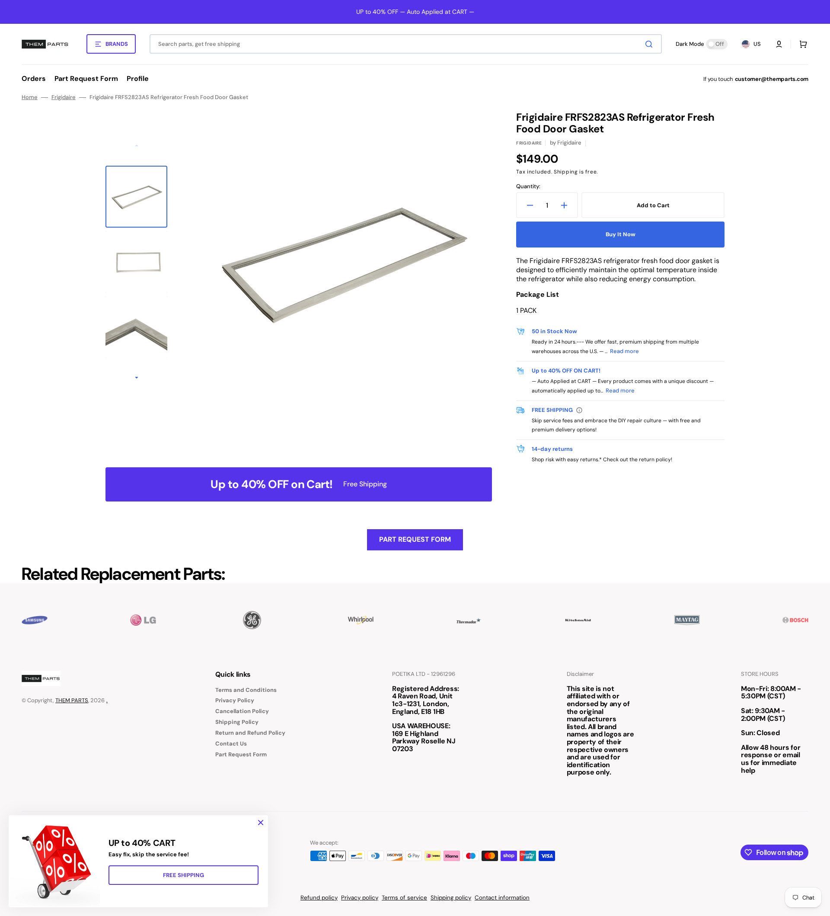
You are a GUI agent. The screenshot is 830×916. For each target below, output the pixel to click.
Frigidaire (63, 97)
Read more (624, 351)
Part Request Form (415, 539)
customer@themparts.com (771, 79)
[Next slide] (136, 378)
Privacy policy (359, 897)
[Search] (650, 44)
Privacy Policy (234, 700)
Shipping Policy (237, 722)
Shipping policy (451, 897)
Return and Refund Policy (250, 732)
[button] (778, 44)
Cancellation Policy (242, 711)
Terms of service (404, 897)
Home (30, 97)
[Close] (261, 823)
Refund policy (319, 897)
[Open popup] (579, 410)
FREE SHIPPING (183, 875)
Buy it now (620, 234)
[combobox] (406, 44)
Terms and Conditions (246, 690)
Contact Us (231, 743)
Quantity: (528, 186)
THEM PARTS (71, 700)
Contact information (502, 897)
